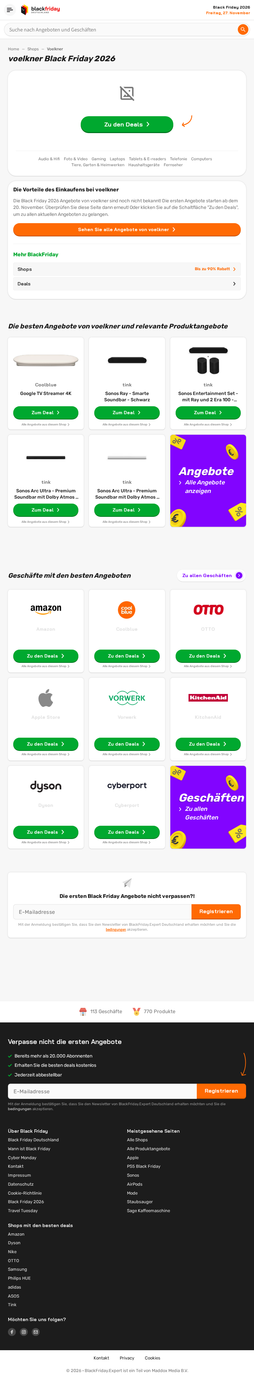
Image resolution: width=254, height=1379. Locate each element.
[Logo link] (14, 1333)
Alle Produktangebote (148, 1148)
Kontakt (15, 1166)
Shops (33, 49)
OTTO (208, 629)
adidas (14, 1287)
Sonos (133, 1175)
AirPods (135, 1184)
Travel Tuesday (23, 1210)
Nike (12, 1251)
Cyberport (127, 805)
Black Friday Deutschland (33, 1139)
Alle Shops (137, 1139)
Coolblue (127, 629)
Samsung (17, 1269)
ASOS (13, 1296)
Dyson (45, 805)
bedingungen (116, 929)
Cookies (152, 1357)
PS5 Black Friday (143, 1166)
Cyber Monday (22, 1157)
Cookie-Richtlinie (25, 1193)
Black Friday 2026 (26, 1201)
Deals (24, 284)
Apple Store (45, 717)
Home (13, 49)
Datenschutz (21, 1184)
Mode (132, 1193)
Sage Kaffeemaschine (148, 1210)
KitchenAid (208, 717)
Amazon (45, 629)
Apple (133, 1157)
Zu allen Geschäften (207, 575)
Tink (12, 1304)
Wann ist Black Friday (29, 1148)
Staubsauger (140, 1201)
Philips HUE (19, 1278)
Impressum (19, 1175)
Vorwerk (127, 717)
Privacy (127, 1357)
